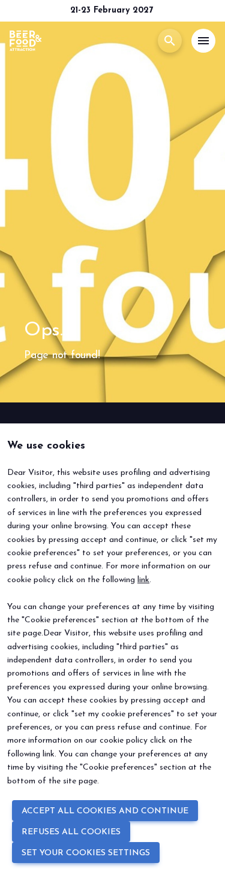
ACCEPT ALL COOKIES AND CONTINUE (105, 811)
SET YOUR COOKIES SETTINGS (86, 853)
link (143, 580)
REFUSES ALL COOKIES (71, 832)
